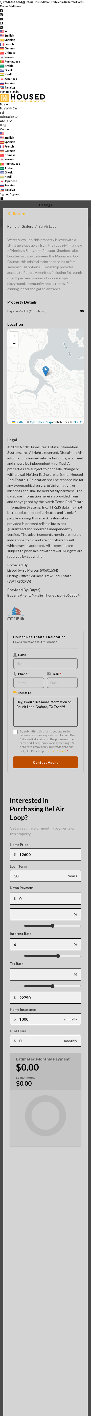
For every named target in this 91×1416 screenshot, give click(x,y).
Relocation (7, 116)
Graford (27, 226)
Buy (2, 104)
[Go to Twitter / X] (1, 18)
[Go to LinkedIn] (1, 26)
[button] (45, 371)
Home (11, 226)
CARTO (77, 422)
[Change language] (3, 31)
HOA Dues (18, 1031)
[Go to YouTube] (1, 22)
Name (23, 654)
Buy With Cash (9, 108)
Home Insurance (23, 1010)
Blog (3, 125)
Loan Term (18, 866)
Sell (2, 112)
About (4, 121)
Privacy (61, 751)
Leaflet (20, 422)
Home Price (19, 845)
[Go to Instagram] (1, 14)
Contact (5, 129)
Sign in (14, 91)
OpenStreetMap (41, 422)
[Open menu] (1, 198)
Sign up (5, 91)
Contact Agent (45, 762)
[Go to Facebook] (1, 10)
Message (24, 692)
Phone (24, 673)
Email (56, 673)
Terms (49, 751)
